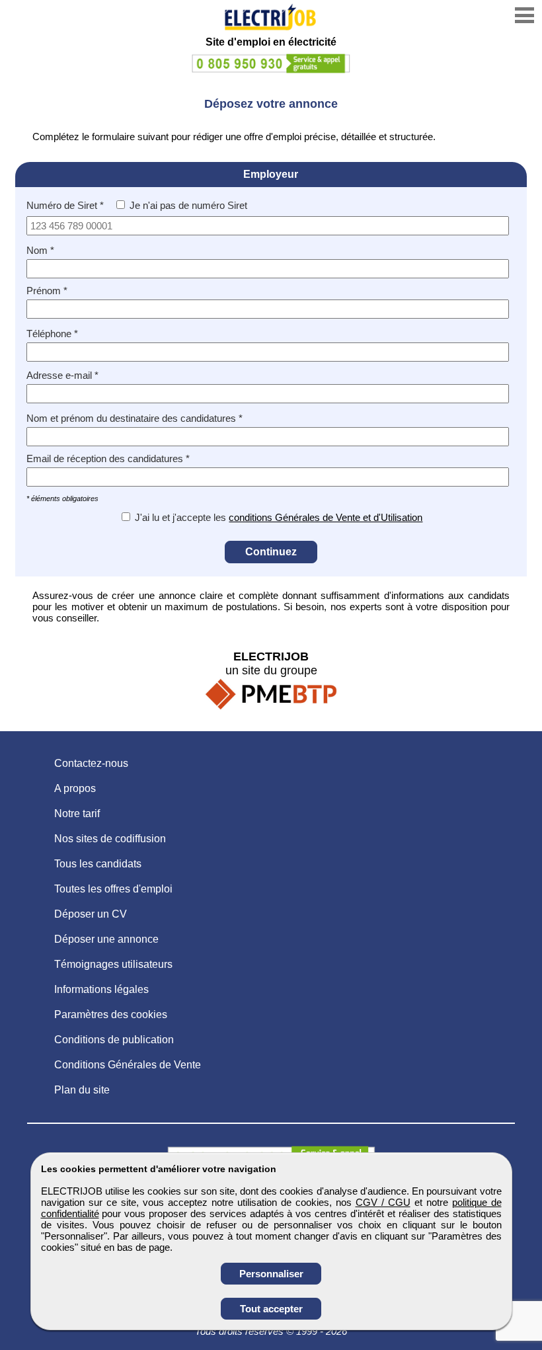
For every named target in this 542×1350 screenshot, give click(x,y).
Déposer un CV (90, 914)
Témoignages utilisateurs (113, 964)
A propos (75, 788)
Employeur (270, 174)
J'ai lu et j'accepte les (180, 517)
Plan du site (82, 1089)
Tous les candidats (97, 863)
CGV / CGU (383, 1202)
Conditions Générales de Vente (127, 1064)
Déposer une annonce (106, 939)
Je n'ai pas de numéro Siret (188, 205)
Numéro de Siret (61, 205)
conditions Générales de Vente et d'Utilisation (325, 517)
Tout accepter (271, 1308)
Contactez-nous (91, 763)
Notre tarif (77, 813)
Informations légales (101, 989)
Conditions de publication (114, 1039)
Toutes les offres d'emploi (113, 888)
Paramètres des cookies (110, 1014)
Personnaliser (271, 1273)
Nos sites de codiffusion (110, 838)
